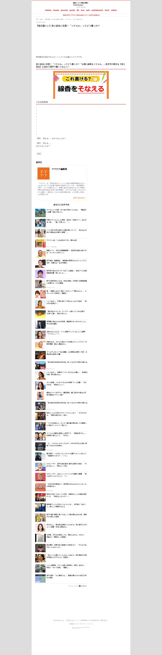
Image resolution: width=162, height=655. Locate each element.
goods (72, 10)
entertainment (97, 10)
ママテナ (83, 624)
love (82, 10)
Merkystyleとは (58, 620)
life (78, 10)
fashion (48, 10)
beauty (56, 10)
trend (107, 10)
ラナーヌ (90, 624)
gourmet (64, 10)
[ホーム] (37, 19)
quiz (88, 10)
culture (114, 10)
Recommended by (74, 586)
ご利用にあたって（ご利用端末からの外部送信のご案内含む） (87, 620)
